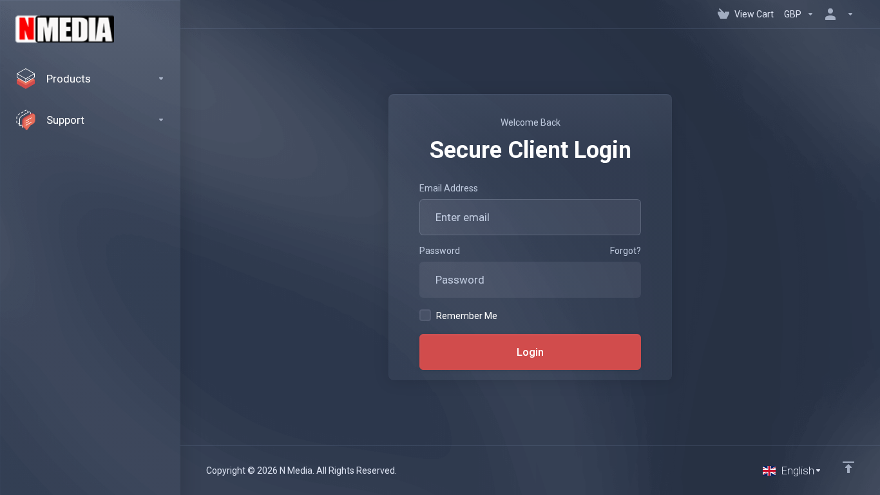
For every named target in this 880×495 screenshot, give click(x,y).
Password (439, 251)
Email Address (448, 188)
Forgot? (625, 251)
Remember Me (466, 316)
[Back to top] (848, 467)
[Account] (836, 14)
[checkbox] (425, 315)
